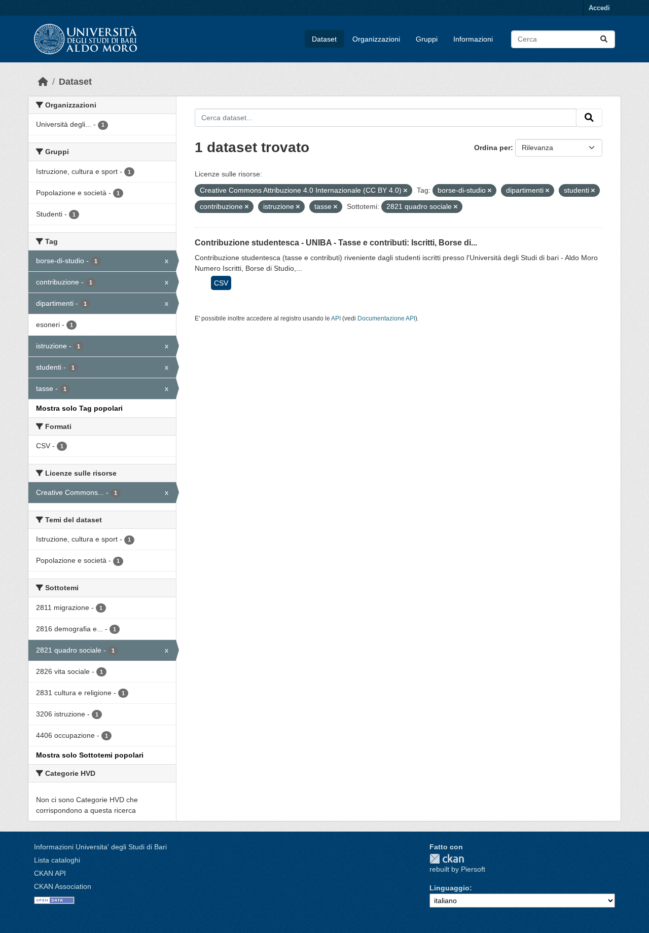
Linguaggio (449, 888)
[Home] (43, 82)
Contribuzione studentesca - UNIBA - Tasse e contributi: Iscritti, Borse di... (336, 242)
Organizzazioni (376, 39)
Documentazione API (386, 318)
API (336, 318)
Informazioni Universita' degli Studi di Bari (100, 847)
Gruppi (427, 39)
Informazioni (473, 39)
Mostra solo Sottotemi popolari (89, 755)
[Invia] (604, 39)
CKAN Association (62, 886)
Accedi (599, 8)
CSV (221, 283)
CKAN (446, 858)
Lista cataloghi (57, 860)
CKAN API (50, 873)
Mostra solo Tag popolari (79, 408)
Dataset (324, 39)
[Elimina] (405, 191)
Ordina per (492, 147)
